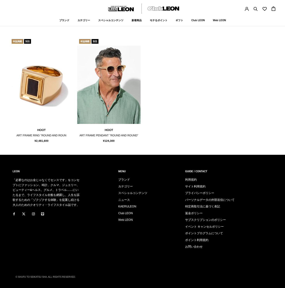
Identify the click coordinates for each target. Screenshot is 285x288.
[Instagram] (33, 213)
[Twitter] (24, 213)
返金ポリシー (194, 213)
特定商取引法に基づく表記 (202, 206)
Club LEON (198, 20)
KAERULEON (127, 206)
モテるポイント (159, 20)
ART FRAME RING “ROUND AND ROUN (41, 135)
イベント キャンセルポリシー (204, 226)
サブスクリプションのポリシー (205, 219)
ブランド (64, 20)
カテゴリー (84, 20)
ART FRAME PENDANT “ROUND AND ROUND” (108, 135)
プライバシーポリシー (199, 193)
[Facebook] (14, 213)
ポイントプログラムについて (204, 233)
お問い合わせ (194, 246)
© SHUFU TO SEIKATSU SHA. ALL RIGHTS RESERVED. (46, 277)
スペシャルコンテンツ (111, 20)
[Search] (256, 9)
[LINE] (42, 213)
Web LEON (219, 20)
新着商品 (137, 20)
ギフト (179, 20)
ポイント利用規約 (196, 240)
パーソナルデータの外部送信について (210, 199)
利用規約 (191, 179)
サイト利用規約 (195, 186)
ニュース (124, 199)
